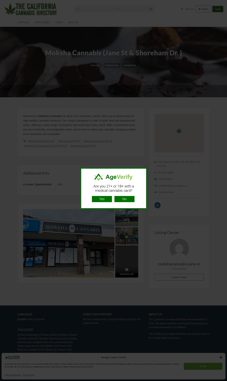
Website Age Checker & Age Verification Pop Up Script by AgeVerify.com (223, 380)
